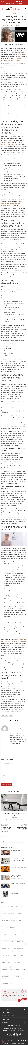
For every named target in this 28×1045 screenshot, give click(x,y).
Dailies (14, 934)
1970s (3, 906)
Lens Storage (14, 955)
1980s (8, 906)
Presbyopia (4, 969)
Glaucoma (15, 950)
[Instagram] (21, 1041)
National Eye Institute (7, 144)
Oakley (9, 962)
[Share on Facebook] (10, 721)
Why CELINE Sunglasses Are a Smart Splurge (18, 892)
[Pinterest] (23, 1041)
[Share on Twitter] (13, 721)
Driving (23, 939)
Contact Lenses (19, 932)
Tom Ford (17, 976)
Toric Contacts (6, 978)
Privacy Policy (4, 1040)
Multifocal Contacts (18, 960)
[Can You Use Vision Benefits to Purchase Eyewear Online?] (5, 861)
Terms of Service (11, 1040)
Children (4, 925)
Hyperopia (4, 953)
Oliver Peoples (16, 962)
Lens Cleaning (5, 955)
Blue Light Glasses (13, 918)
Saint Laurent (19, 971)
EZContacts (22, 946)
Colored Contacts (11, 927)
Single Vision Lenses (7, 974)
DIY (22, 936)
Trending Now (15, 978)
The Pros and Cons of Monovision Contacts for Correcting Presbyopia (17, 877)
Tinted (11, 976)
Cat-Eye (19, 920)
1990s (12, 906)
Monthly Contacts (6, 960)
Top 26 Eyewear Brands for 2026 (18, 884)
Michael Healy (9, 25)
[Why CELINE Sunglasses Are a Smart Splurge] (5, 894)
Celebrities (12, 922)
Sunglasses (5, 976)
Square (21, 974)
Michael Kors (9, 957)
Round (12, 971)
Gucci (21, 950)
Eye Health (4, 715)
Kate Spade (18, 953)
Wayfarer (9, 981)
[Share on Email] (17, 721)
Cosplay (4, 934)
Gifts (9, 948)
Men (3, 957)
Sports (15, 974)
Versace (22, 978)
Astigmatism (7, 168)
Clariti (10, 925)
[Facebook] (18, 1041)
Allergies (16, 911)
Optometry (4, 964)
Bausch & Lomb (11, 915)
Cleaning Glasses (18, 925)
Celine (18, 922)
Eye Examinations (19, 941)
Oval (11, 964)
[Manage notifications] (3, 1042)
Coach (3, 927)
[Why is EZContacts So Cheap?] (5, 869)
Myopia (4, 962)
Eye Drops (10, 941)
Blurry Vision (5, 920)
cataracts (13, 203)
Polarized (13, 967)
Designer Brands (15, 936)
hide (7, 103)
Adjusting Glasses (6, 908)
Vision (11, 715)
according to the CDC (19, 54)
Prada (19, 967)
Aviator (4, 915)
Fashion (4, 948)
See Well (14, 13)
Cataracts (4, 922)
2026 (17, 906)
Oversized (16, 964)
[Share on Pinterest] (15, 721)
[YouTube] (26, 1041)
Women (15, 981)
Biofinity (4, 918)
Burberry (13, 920)
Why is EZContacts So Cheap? (18, 867)
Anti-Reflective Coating (8, 913)
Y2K (11, 983)
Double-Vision (15, 939)
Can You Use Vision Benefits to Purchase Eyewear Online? (18, 859)
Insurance (11, 953)
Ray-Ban (23, 969)
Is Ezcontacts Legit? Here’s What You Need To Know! (17, 851)
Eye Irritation (21, 943)
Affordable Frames (17, 908)
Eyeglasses (5, 946)
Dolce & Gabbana (6, 939)
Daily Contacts (5, 936)
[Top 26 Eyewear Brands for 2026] (5, 885)
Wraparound (5, 983)
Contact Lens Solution (7, 932)
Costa (9, 934)
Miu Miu (16, 957)
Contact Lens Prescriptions (8, 929)
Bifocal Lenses (20, 915)
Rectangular (5, 971)
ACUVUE (21, 906)
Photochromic (5, 967)
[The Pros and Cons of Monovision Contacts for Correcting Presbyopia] (5, 877)
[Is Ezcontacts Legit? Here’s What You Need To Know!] (5, 852)
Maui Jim (21, 955)
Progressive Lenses (14, 969)
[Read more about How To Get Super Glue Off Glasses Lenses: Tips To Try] (14, 802)
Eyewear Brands (14, 946)
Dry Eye (4, 941)
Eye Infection (13, 943)
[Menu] (25, 8)
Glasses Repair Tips (6, 950)
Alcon (10, 911)
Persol (22, 964)
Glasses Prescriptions (18, 948)
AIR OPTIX (4, 911)
